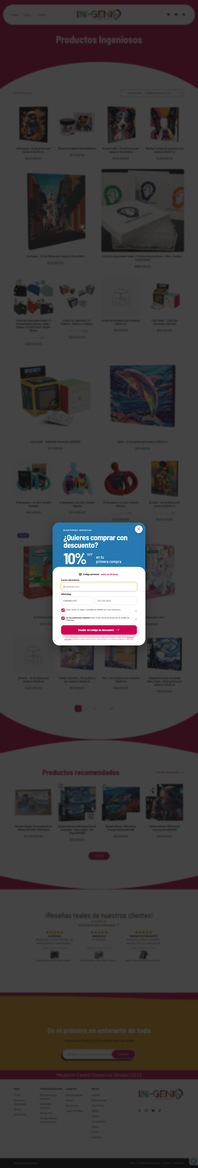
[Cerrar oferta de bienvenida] (139, 529)
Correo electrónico (70, 580)
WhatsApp (66, 594)
